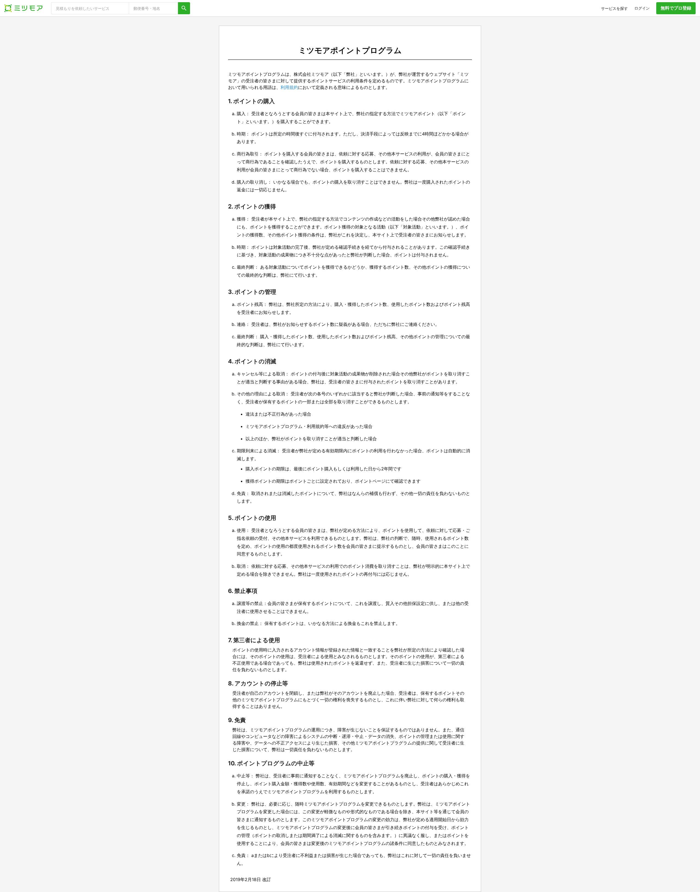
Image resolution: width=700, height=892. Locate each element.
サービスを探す (614, 8)
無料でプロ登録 (676, 8)
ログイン (642, 8)
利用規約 (289, 87)
